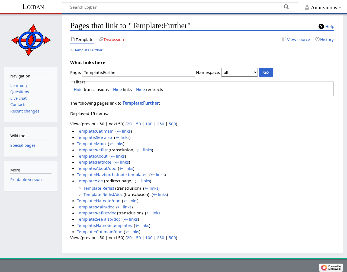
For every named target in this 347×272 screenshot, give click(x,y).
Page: (75, 72)
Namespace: (208, 72)
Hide (78, 89)
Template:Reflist (92, 149)
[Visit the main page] (30, 40)
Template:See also (94, 137)
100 (149, 123)
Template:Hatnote (94, 162)
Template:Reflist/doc (103, 194)
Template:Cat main (95, 131)
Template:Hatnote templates (104, 225)
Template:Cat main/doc (99, 231)
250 (160, 123)
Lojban (33, 6)
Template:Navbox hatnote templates (112, 174)
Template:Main (91, 143)
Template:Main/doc (95, 207)
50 (138, 123)
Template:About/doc (96, 168)
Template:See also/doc (98, 219)
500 (172, 123)
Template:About (92, 156)
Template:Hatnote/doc (98, 200)
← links (124, 131)
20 (129, 123)
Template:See (90, 180)
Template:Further (88, 50)
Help (329, 26)
